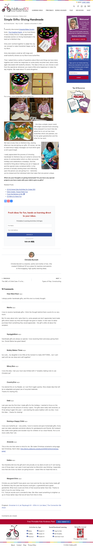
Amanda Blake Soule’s (26, 29)
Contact (19, 545)
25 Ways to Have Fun (14, 196)
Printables (50, 10)
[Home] (4, 16)
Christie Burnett (10, 23)
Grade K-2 (41, 531)
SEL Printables (58, 533)
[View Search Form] (74, 6)
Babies (30, 531)
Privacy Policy (32, 545)
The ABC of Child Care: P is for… (13, 280)
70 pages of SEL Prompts (80, 539)
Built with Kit (29, 241)
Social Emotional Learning (58, 527)
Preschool (30, 536)
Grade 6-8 (41, 536)
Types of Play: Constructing (51, 280)
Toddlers (30, 533)
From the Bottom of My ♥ (16, 194)
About (13, 545)
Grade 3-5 (41, 533)
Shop (88, 10)
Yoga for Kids (58, 531)
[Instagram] (81, 6)
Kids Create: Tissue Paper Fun (17, 192)
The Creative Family (15, 32)
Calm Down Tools (59, 536)
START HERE (86, 2)
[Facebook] (78, 6)
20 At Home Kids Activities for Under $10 (21, 189)
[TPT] (89, 6)
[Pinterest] (85, 6)
